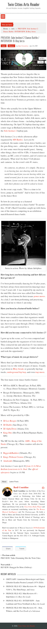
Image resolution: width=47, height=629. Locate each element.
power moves (39, 296)
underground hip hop (16, 372)
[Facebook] (43, 487)
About (4, 482)
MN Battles (18, 139)
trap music (40, 372)
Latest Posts (14, 482)
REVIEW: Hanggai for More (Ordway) (16, 567)
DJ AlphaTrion (9, 428)
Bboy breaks (18, 368)
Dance (11, 46)
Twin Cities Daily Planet (33, 506)
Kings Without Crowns (13, 457)
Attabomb (7, 460)
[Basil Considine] (7, 491)
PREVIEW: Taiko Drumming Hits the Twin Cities (20, 558)
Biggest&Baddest (11, 453)
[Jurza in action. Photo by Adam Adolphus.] (23, 243)
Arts (13, 28)
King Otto (7, 432)
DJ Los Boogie (9, 420)
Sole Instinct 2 (10, 130)
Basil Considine (23, 46)
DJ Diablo (7, 424)
